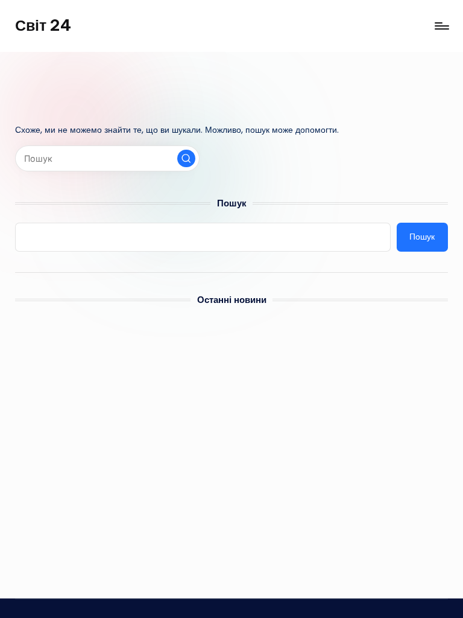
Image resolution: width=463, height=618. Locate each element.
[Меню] (441, 26)
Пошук (232, 203)
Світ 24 (43, 25)
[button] (186, 159)
